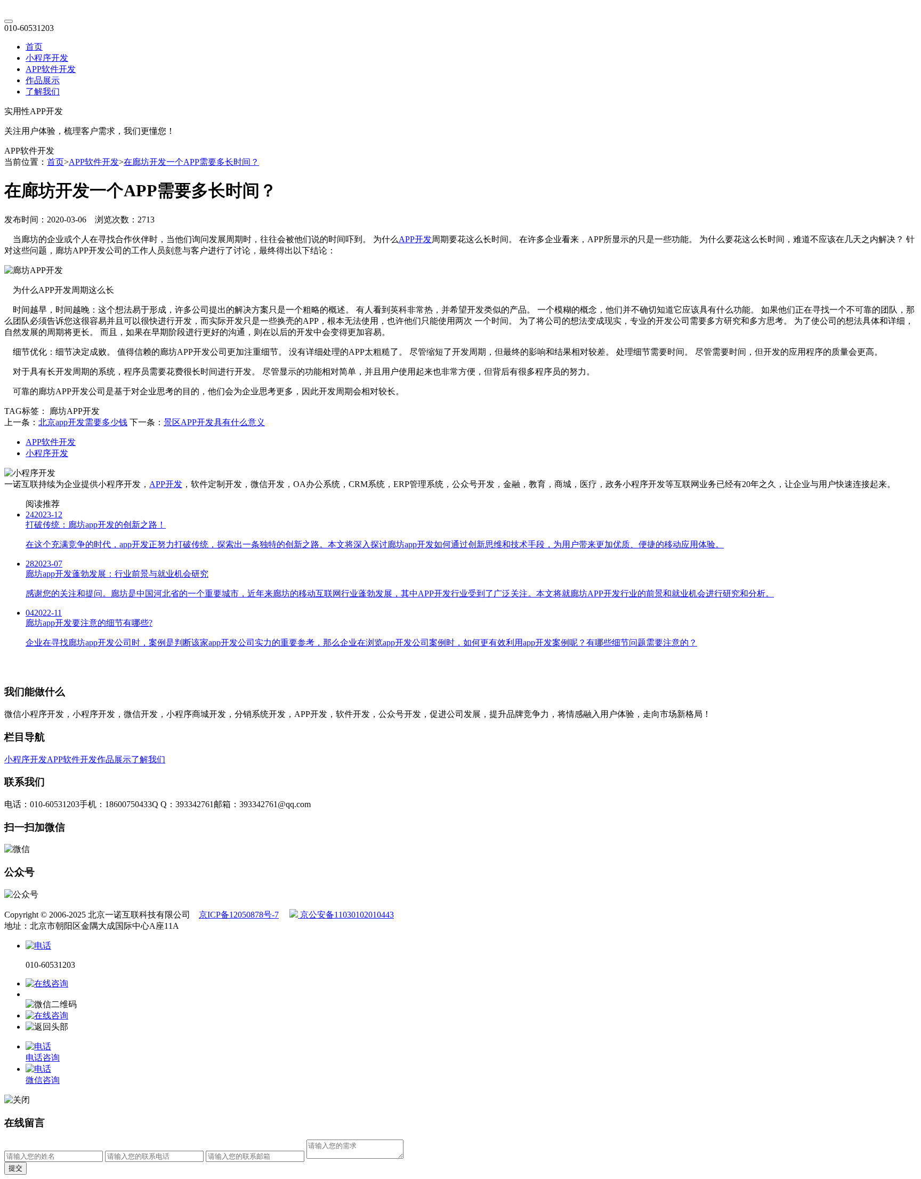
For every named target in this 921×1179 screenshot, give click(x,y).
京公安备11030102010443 (346, 914)
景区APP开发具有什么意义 (214, 422)
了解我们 (43, 91)
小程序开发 (47, 57)
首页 (34, 46)
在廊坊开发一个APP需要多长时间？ (191, 161)
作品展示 (43, 80)
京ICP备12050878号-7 (239, 914)
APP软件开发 (51, 69)
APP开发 (415, 239)
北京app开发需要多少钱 (82, 422)
